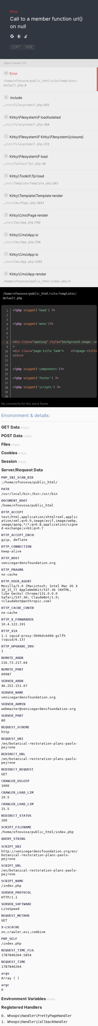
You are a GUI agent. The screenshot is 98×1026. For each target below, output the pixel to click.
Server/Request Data (22, 469)
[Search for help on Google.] (12, 36)
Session (9, 461)
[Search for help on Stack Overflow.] (26, 36)
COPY (16, 47)
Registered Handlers (21, 1007)
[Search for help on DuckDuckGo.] (19, 36)
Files (5, 444)
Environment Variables (23, 998)
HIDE (29, 47)
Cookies (9, 452)
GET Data (10, 427)
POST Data (11, 435)
